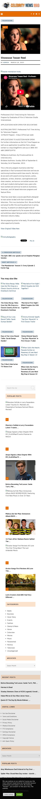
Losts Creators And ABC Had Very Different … (18, 596)
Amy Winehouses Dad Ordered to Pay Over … (18, 769)
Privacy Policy (7, 722)
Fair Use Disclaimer (8, 713)
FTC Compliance (7, 729)
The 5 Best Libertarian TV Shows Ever (9, 365)
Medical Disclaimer (8, 726)
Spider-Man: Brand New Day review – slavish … (18, 773)
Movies (9, 635)
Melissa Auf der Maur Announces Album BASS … (18, 515)
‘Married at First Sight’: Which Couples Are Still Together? (30, 305)
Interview (11, 632)
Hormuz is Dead (6, 687)
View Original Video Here (10, 228)
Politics (10, 644)
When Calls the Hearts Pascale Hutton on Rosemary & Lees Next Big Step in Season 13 (29, 370)
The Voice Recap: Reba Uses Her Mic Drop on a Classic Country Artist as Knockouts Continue (10, 306)
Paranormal (11, 641)
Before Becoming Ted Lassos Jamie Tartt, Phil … (19, 485)
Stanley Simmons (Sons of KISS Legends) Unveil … (20, 691)
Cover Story (11, 617)
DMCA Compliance (8, 735)
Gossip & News (12, 626)
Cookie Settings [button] (8, 794)
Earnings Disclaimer (9, 732)
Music (9, 638)
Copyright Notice (8, 738)
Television (7, 21)
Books (9, 611)
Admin (6, 62)
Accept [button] (19, 794)
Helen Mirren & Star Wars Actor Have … (16, 696)
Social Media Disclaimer (10, 719)
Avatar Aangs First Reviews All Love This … (19, 569)
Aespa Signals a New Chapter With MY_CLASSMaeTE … (18, 456)
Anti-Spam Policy (8, 741)
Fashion (10, 623)
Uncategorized (12, 651)
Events (9, 620)
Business (10, 614)
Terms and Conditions (9, 716)
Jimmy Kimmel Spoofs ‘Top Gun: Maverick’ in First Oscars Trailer (29, 338)
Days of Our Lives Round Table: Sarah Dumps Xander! (10, 338)
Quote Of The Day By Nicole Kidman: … (15, 700)
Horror (9, 629)
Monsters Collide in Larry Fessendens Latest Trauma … (19, 426)
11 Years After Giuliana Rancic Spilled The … (20, 540)
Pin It (32, 241)
